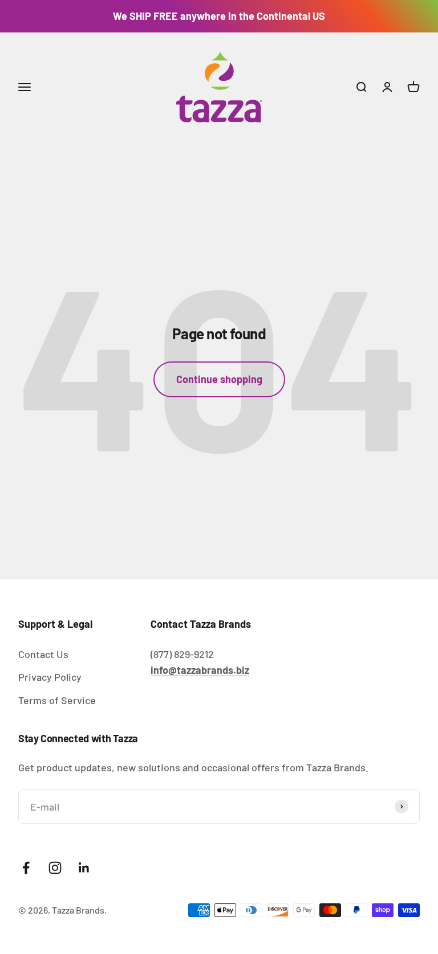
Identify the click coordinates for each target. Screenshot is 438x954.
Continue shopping (219, 379)
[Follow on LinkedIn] (84, 867)
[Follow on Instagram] (55, 867)
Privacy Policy (50, 677)
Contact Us (43, 654)
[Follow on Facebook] (26, 867)
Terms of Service (57, 700)
